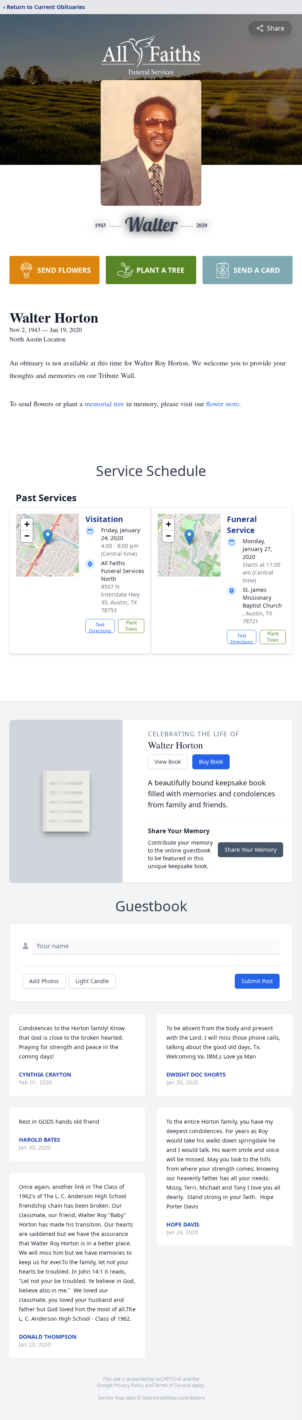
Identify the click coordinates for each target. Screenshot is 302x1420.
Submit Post (257, 981)
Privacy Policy (129, 1385)
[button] (48, 537)
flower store (222, 403)
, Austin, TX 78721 (257, 617)
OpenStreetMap (159, 1397)
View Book (168, 761)
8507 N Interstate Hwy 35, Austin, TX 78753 (120, 598)
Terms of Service (172, 1385)
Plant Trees (131, 625)
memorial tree (104, 403)
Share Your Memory (250, 849)
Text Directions (100, 627)
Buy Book (211, 761)
